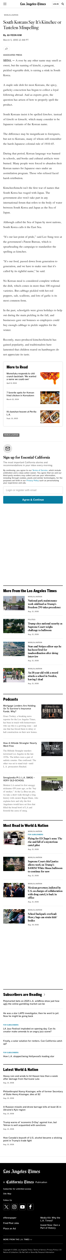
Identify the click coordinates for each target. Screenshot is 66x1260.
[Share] (6, 48)
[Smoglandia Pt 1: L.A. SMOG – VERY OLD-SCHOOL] (52, 783)
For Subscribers (35, 834)
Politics (31, 619)
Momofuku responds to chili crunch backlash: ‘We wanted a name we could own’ (21, 377)
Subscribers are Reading (22, 994)
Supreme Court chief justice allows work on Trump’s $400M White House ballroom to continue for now (45, 867)
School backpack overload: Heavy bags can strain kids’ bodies (42, 917)
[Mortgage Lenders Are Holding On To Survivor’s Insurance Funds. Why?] (52, 711)
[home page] (33, 4)
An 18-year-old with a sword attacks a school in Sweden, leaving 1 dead (43, 676)
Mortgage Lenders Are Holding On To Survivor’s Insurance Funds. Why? (19, 709)
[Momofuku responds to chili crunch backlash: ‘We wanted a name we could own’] (49, 378)
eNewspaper (9, 1218)
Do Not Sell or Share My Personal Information (37, 1252)
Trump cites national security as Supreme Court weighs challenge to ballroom (45, 627)
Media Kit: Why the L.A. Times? (50, 1219)
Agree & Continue (33, 499)
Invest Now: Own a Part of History (50, 1226)
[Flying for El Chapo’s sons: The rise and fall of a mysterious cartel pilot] (14, 838)
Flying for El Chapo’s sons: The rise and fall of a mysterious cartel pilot (45, 842)
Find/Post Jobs (11, 1223)
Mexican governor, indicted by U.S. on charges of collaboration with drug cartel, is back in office (45, 893)
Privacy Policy (32, 481)
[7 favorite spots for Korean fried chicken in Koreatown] (49, 397)
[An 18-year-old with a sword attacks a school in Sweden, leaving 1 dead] (14, 675)
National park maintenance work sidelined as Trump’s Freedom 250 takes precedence (44, 604)
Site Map (7, 1194)
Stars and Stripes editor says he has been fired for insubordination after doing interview (44, 652)
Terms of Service (40, 470)
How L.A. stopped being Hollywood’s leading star (28, 1056)
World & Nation (11, 15)
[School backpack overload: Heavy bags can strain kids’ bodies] (14, 916)
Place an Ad (9, 1229)
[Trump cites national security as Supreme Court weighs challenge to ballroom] (14, 626)
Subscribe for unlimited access (17, 1189)
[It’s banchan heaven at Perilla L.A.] (49, 416)
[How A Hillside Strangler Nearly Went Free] (52, 749)
